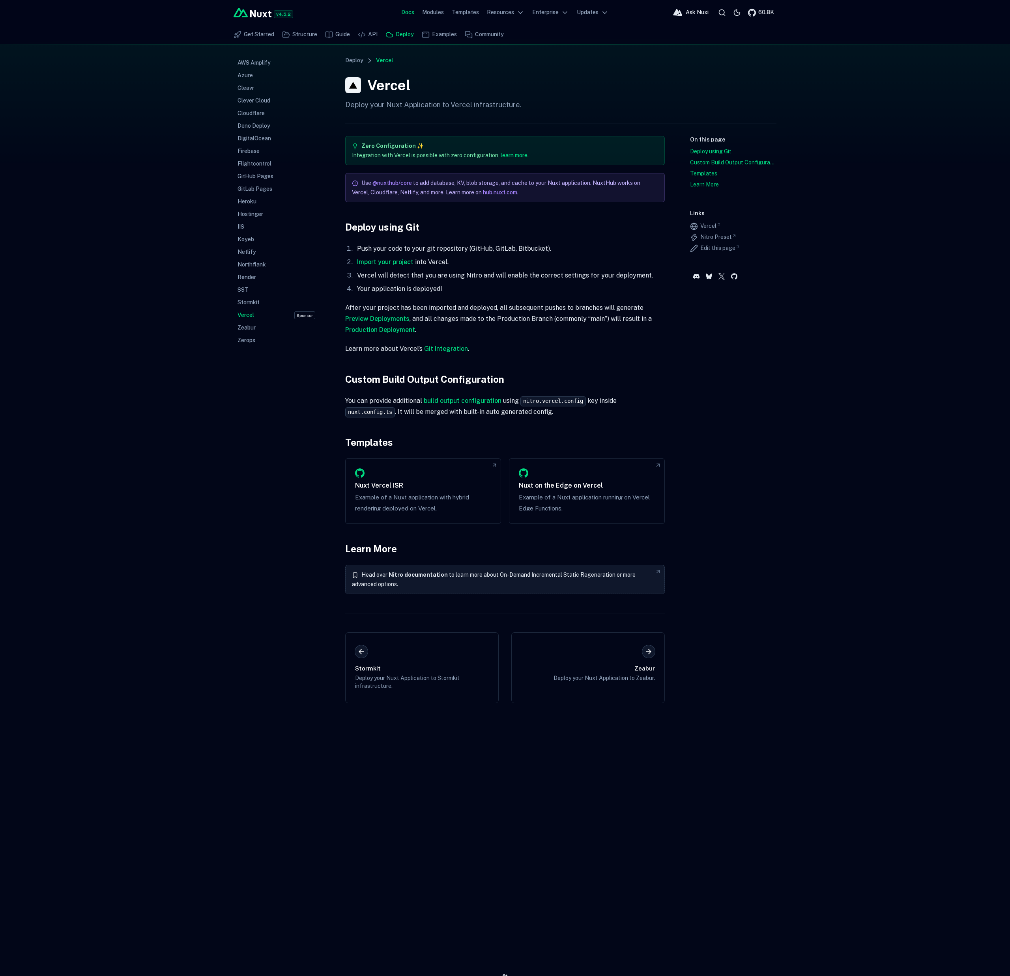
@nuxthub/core (392, 183)
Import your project (385, 262)
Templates (369, 442)
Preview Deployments (377, 318)
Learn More (371, 548)
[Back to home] (252, 12)
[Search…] (722, 12)
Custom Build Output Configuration (424, 379)
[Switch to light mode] (737, 12)
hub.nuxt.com (500, 192)
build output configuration (462, 400)
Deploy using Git (382, 227)
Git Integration (446, 348)
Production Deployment (380, 329)
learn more (514, 155)
